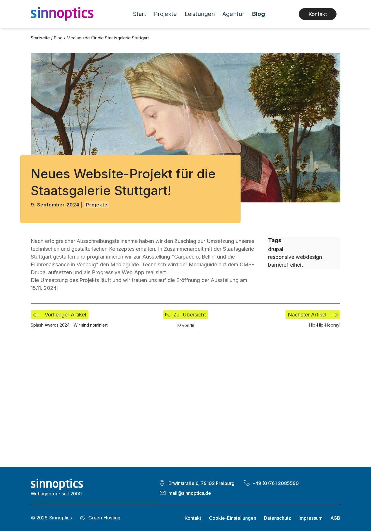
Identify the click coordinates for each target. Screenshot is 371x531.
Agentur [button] (233, 13)
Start (139, 13)
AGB (335, 518)
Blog (258, 13)
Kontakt (317, 14)
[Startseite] (64, 14)
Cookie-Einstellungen (232, 518)
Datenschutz (277, 518)
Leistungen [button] (200, 13)
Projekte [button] (165, 13)
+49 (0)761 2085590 (275, 483)
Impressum (311, 518)
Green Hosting (104, 518)
